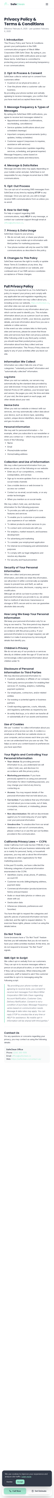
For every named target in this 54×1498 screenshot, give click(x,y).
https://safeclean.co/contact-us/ (26, 1059)
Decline (9, 1482)
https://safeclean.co (40, 303)
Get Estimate (40, 1491)
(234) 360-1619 (20, 1052)
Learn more (26, 1476)
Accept (20, 1482)
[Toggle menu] (47, 4)
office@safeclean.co (13, 223)
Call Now (16, 1491)
